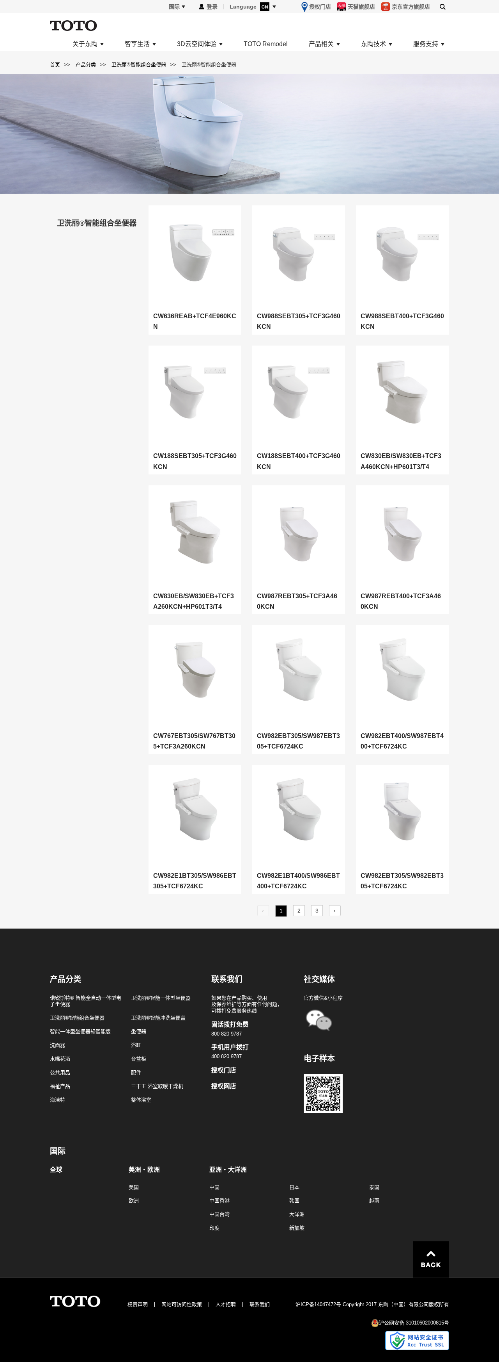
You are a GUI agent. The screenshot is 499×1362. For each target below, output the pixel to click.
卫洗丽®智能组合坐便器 (138, 65)
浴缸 (136, 1045)
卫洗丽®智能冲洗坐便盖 (158, 1018)
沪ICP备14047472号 (318, 1304)
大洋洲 (296, 1214)
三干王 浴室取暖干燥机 (157, 1086)
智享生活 (137, 44)
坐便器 (138, 1031)
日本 (294, 1187)
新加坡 (296, 1228)
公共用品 (60, 1072)
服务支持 (425, 44)
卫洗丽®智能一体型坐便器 (161, 998)
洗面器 (57, 1045)
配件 (136, 1072)
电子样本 (319, 1058)
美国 (134, 1187)
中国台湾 (219, 1214)
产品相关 (321, 44)
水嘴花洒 (60, 1059)
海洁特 (57, 1100)
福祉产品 (60, 1086)
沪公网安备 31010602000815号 (414, 1323)
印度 (214, 1228)
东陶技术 (373, 44)
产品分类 (86, 65)
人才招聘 (226, 1304)
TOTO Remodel (266, 44)
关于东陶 (85, 44)
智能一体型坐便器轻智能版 (80, 1031)
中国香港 (219, 1200)
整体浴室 (141, 1100)
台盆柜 (138, 1059)
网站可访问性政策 (181, 1304)
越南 (374, 1200)
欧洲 (134, 1200)
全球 (56, 1170)
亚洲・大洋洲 (228, 1170)
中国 (214, 1187)
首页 (55, 65)
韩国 (294, 1200)
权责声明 (137, 1304)
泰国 (374, 1187)
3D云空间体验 (196, 44)
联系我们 (260, 1304)
